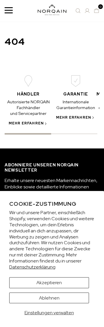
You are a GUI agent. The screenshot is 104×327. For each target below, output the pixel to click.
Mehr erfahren (26, 123)
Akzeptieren (49, 283)
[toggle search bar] (78, 11)
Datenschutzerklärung (32, 267)
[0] (96, 11)
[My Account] (87, 11)
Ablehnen (49, 298)
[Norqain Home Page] (52, 11)
